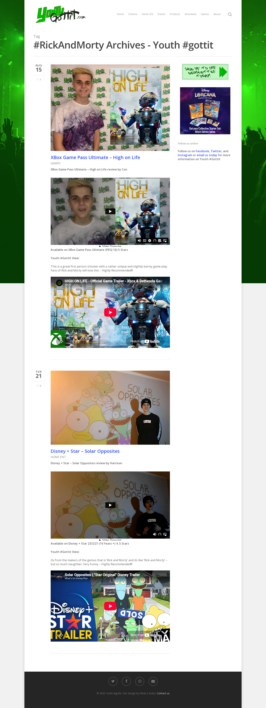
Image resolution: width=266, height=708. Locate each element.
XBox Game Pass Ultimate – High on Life (95, 157)
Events (161, 14)
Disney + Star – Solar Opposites (85, 451)
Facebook (202, 151)
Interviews (191, 14)
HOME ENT (58, 457)
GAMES (55, 163)
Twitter (216, 151)
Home (120, 14)
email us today (207, 155)
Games (205, 14)
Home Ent (147, 14)
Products (175, 14)
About (217, 14)
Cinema (132, 14)
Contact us (163, 693)
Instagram (185, 155)
